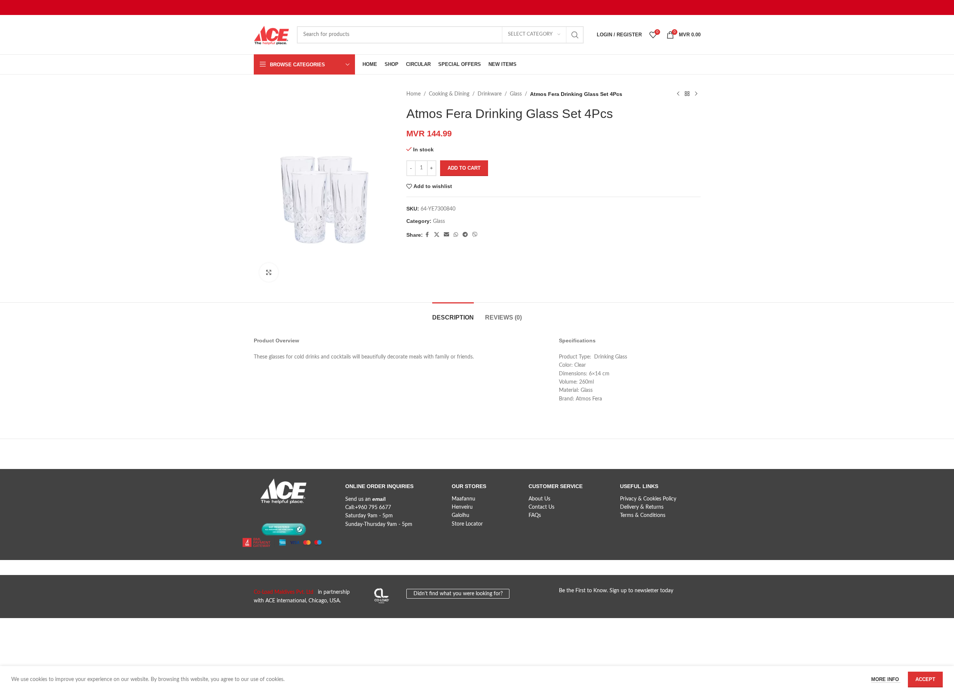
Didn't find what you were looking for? (458, 593)
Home (413, 94)
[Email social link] (446, 235)
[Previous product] (678, 94)
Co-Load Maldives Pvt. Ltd (285, 592)
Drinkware (490, 94)
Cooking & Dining (449, 94)
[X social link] (437, 235)
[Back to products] (687, 94)
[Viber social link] (475, 235)
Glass (516, 94)
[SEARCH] (575, 34)
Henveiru (462, 507)
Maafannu (463, 499)
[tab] (453, 313)
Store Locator (467, 524)
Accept (925, 679)
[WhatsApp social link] (455, 235)
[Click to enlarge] (268, 272)
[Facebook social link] (427, 235)
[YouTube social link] (300, 513)
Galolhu (460, 515)
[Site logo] (271, 34)
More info (885, 679)
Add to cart (464, 168)
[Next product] (696, 94)
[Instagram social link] (286, 513)
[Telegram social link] (465, 235)
